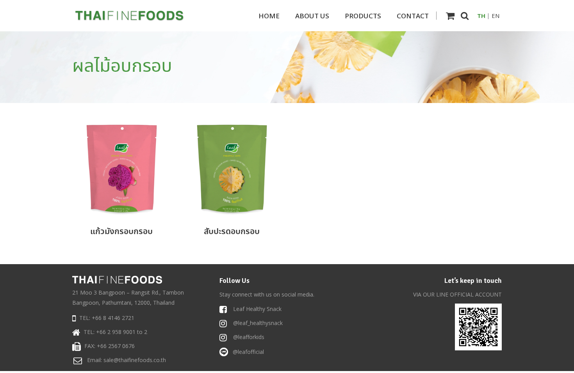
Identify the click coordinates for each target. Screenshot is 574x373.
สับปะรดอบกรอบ (232, 232)
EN (495, 16)
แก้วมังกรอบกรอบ (121, 232)
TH (481, 16)
